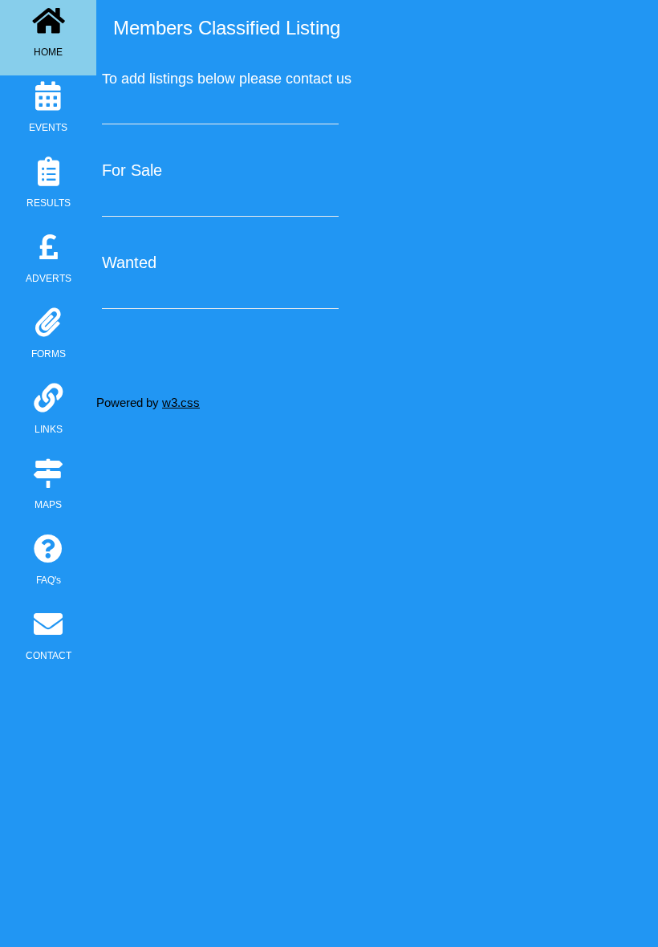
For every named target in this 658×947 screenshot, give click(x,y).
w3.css (181, 402)
